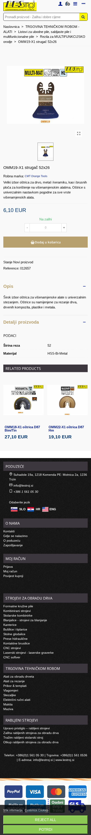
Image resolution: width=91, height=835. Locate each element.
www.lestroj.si (64, 760)
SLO (22, 509)
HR (38, 509)
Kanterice (10, 625)
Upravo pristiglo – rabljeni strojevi (26, 728)
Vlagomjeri (10, 690)
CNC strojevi (12, 648)
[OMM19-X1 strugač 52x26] (78, 133)
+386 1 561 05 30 (25, 491)
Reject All (45, 820)
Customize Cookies (36, 810)
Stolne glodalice (14, 634)
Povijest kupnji (13, 576)
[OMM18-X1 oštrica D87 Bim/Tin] (23, 400)
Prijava (8, 566)
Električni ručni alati (16, 699)
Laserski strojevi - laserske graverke (28, 652)
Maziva (8, 709)
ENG (52, 509)
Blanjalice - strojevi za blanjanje (25, 620)
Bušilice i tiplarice (15, 629)
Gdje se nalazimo (15, 536)
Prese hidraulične (15, 638)
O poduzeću (11, 540)
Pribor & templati (15, 686)
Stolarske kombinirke (17, 615)
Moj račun (10, 571)
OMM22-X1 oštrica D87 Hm (66, 428)
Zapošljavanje (13, 545)
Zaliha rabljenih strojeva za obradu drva (31, 733)
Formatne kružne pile (18, 606)
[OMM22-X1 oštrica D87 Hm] (67, 400)
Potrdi (45, 829)
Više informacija (13, 810)
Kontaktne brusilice (16, 643)
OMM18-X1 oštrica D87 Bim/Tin (22, 428)
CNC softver (11, 657)
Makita (8, 704)
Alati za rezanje (14, 681)
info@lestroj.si (23, 485)
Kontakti (9, 531)
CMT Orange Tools (36, 176)
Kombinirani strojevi (17, 611)
